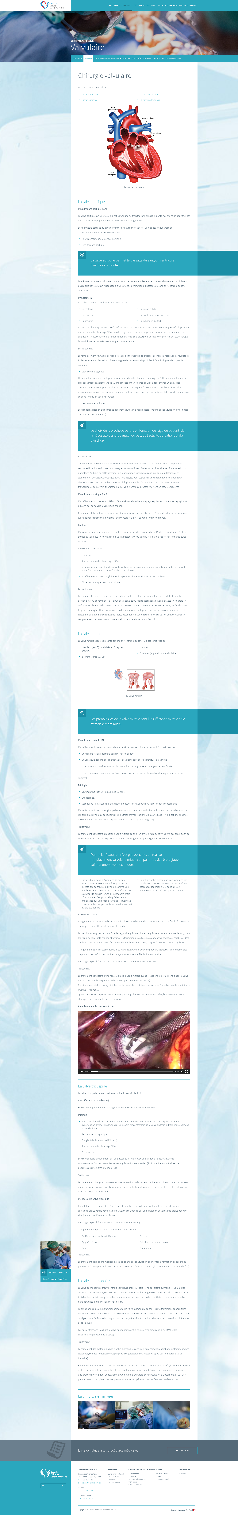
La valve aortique (90, 94)
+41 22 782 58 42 (86, 1498)
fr (43, 1486)
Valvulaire (88, 58)
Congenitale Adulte (128, 58)
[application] (134, 1042)
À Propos (113, 5)
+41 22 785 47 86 (86, 1491)
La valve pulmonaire (150, 100)
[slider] (132, 1071)
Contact (193, 5)
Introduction (183, 1474)
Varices (162, 5)
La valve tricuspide (149, 94)
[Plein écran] (186, 1071)
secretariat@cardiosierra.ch (90, 1483)
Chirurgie (126, 5)
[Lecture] (81, 1071)
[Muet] (182, 1071)
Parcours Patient (177, 5)
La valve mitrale (90, 100)
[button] (134, 1042)
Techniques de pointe (144, 5)
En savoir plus (182, 1451)
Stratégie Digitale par (182, 1510)
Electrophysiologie (174, 58)
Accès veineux (159, 58)
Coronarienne (77, 58)
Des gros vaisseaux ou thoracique (107, 58)
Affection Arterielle (144, 58)
